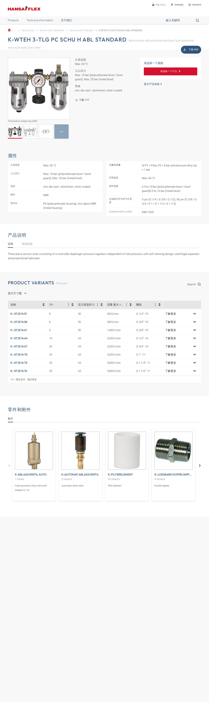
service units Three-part (81, 30)
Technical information (40, 20)
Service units (28, 30)
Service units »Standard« (52, 30)
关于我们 (66, 20)
